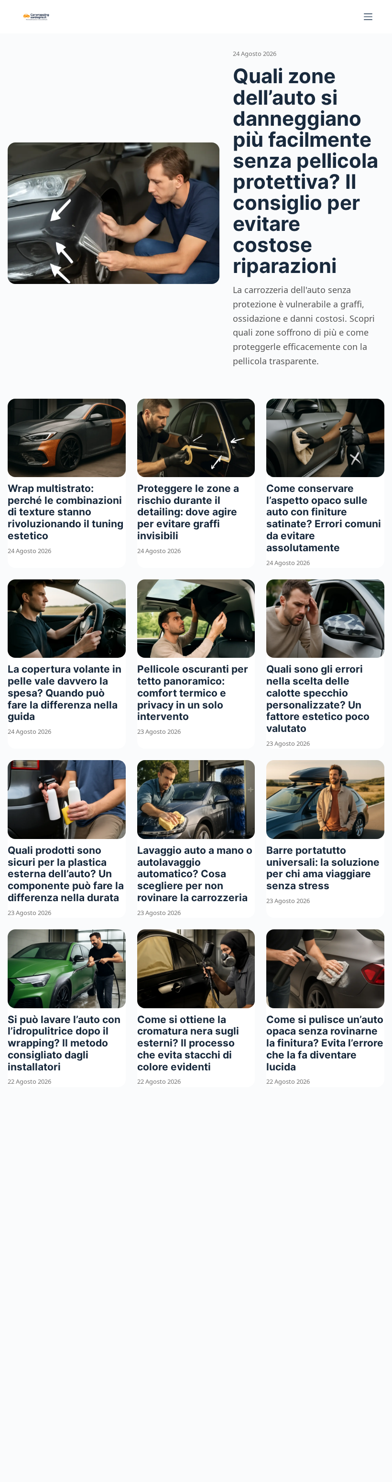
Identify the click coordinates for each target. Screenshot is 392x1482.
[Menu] (368, 16)
